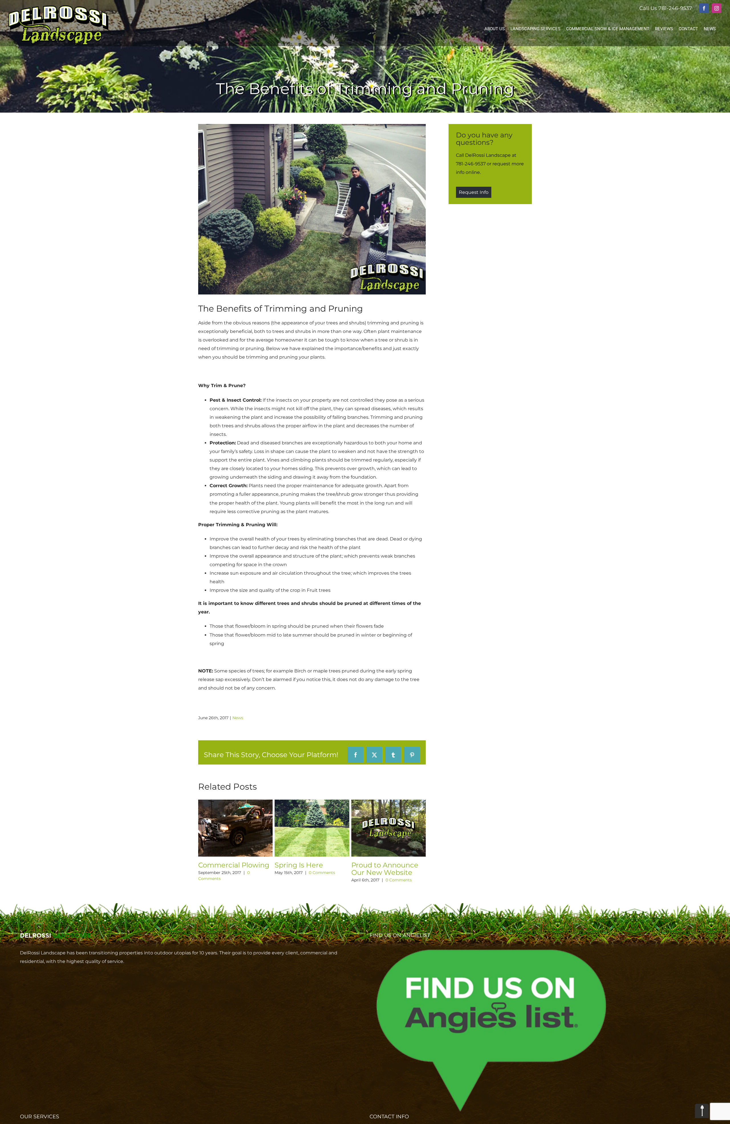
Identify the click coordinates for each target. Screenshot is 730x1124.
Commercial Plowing (241, 865)
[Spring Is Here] (320, 802)
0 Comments (330, 872)
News (237, 717)
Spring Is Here (307, 865)
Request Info (473, 192)
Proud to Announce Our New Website (392, 869)
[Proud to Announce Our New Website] (396, 802)
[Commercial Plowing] (243, 802)
